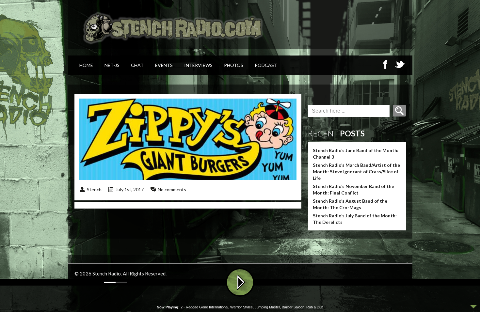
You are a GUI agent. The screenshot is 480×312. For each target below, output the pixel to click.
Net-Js (112, 65)
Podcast (266, 65)
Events (164, 65)
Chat (137, 65)
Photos (233, 65)
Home (86, 65)
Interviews (198, 65)
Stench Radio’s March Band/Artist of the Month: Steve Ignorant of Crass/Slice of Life (356, 171)
